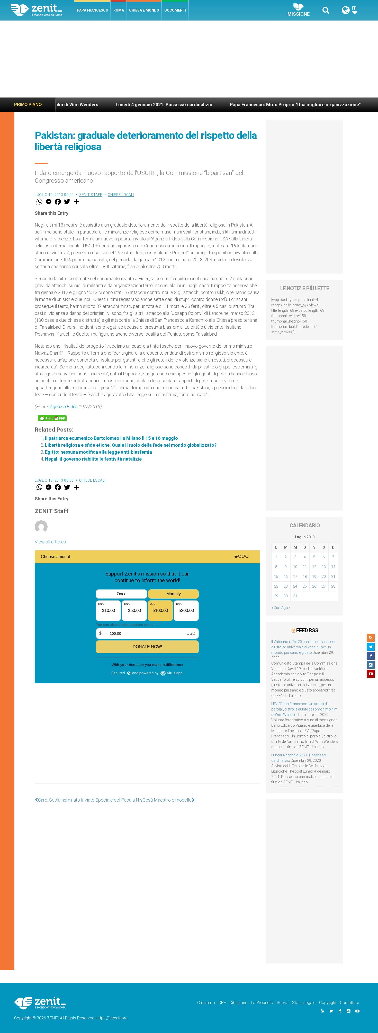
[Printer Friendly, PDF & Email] (52, 418)
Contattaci (349, 1002)
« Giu (275, 608)
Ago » (285, 608)
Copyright (327, 1002)
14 (333, 567)
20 (324, 576)
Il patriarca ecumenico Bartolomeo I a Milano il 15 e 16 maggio (111, 438)
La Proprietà (262, 1002)
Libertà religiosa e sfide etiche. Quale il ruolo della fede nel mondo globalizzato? (131, 445)
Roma (118, 10)
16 (286, 576)
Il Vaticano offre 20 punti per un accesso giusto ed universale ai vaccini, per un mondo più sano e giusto (304, 647)
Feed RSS (307, 630)
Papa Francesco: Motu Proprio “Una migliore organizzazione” (264, 104)
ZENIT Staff (90, 195)
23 (286, 586)
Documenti (175, 10)
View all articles (50, 541)
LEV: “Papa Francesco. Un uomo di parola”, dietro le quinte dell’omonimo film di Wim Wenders (304, 709)
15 (276, 576)
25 (305, 586)
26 (314, 586)
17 (295, 576)
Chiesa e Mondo (144, 10)
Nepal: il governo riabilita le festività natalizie (93, 459)
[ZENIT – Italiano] (42, 10)
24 (295, 586)
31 (295, 596)
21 (333, 576)
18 (305, 576)
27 (324, 586)
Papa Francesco (92, 10)
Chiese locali (121, 195)
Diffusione (238, 1002)
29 (276, 596)
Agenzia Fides (64, 406)
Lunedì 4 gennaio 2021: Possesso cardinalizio (132, 104)
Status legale (304, 1002)
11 (305, 567)
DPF (222, 1002)
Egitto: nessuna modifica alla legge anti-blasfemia (98, 452)
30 (286, 596)
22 (276, 586)
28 (333, 586)
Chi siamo (206, 1002)
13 (324, 567)
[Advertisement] (189, 59)
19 (314, 576)
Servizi (283, 1002)
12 (314, 567)
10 (295, 567)
